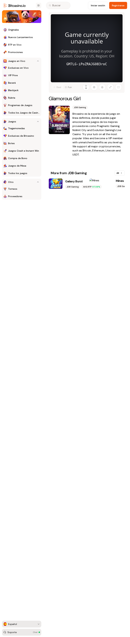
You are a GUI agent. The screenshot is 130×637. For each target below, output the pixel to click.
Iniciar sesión (98, 5)
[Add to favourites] (102, 87)
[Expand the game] (110, 87)
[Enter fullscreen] (118, 87)
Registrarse (118, 5)
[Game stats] (94, 87)
